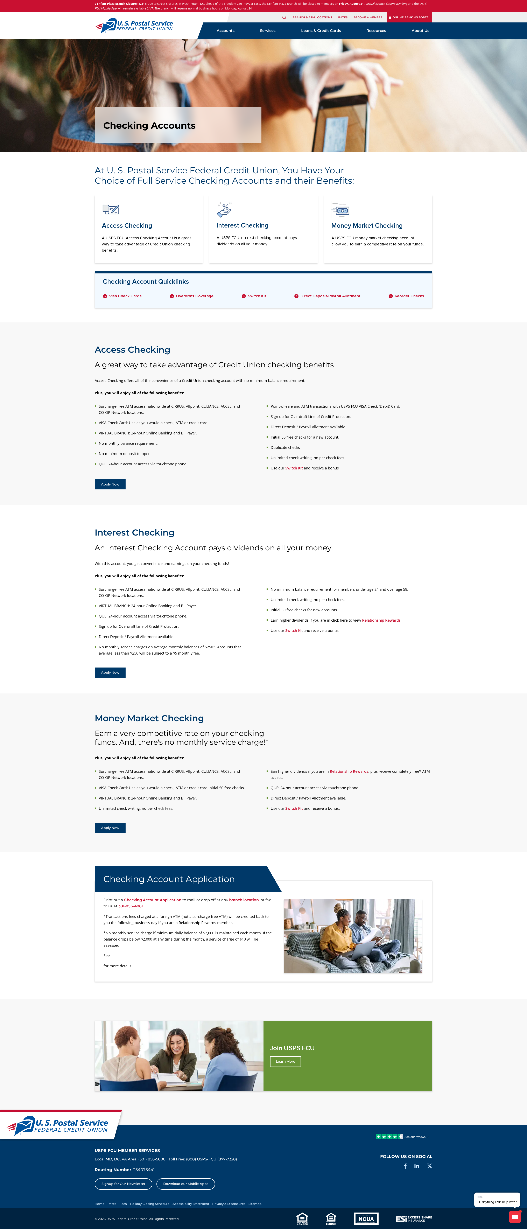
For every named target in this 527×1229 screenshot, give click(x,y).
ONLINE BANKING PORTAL (411, 17)
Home (99, 1204)
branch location (244, 900)
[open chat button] (515, 1217)
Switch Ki (293, 630)
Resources (376, 30)
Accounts (225, 30)
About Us (420, 30)
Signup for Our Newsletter (123, 1184)
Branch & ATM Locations (312, 17)
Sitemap (254, 1204)
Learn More (285, 1061)
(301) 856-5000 (152, 1159)
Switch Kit (294, 468)
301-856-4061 (130, 906)
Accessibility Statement (191, 1204)
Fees (123, 1204)
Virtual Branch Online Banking (386, 4)
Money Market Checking (149, 718)
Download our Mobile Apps (185, 1184)
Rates (342, 17)
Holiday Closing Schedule (149, 1204)
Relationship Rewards (381, 620)
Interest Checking (135, 532)
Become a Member (368, 17)
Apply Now (110, 484)
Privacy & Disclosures (228, 1204)
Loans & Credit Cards (321, 30)
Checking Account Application (152, 900)
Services (267, 30)
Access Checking (132, 349)
